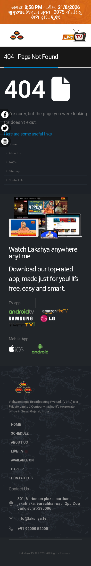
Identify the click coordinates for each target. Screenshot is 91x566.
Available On (22, 460)
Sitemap (14, 171)
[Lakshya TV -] (17, 35)
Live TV (17, 451)
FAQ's (13, 162)
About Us (15, 153)
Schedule (20, 433)
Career (17, 469)
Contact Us (16, 180)
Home (13, 144)
